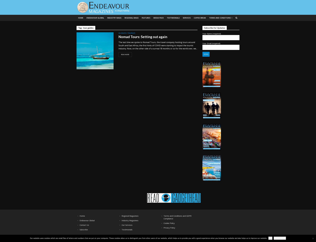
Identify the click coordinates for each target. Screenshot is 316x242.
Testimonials (173, 18)
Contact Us (84, 225)
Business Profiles (126, 33)
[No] (313, 238)
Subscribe (84, 229)
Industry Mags (114, 18)
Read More (125, 55)
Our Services (127, 225)
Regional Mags (131, 18)
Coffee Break (200, 18)
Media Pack (158, 18)
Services (187, 18)
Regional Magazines (130, 216)
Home (80, 18)
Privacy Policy (169, 227)
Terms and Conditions (220, 18)
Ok (270, 238)
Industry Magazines (130, 220)
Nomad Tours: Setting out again (142, 37)
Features (146, 18)
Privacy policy (280, 238)
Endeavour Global (95, 18)
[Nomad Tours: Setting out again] (95, 50)
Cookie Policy (169, 223)
